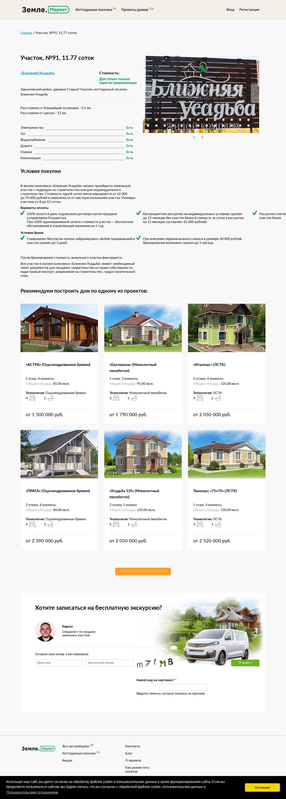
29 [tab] (165, 131)
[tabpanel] (201, 94)
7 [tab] (198, 119)
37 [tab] (232, 131)
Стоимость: (109, 73)
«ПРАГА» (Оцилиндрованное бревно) (58, 491)
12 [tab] (240, 119)
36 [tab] (223, 131)
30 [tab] (173, 131)
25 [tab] (240, 125)
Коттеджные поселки (94, 10)
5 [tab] (181, 119)
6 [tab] (190, 119)
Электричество (32, 127)
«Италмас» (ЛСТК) (209, 365)
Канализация (31, 158)
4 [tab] (173, 119)
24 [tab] (232, 125)
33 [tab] (198, 131)
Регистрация (249, 9)
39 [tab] (248, 131)
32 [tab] (190, 131)
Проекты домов (134, 10)
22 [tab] (215, 125)
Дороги (26, 146)
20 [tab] (198, 125)
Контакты (132, 746)
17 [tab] (173, 125)
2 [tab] (156, 119)
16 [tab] (165, 125)
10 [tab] (223, 119)
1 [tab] (148, 119)
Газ (23, 133)
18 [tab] (181, 125)
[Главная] (46, 10)
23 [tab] (223, 125)
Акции (67, 760)
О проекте (133, 760)
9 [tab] (215, 119)
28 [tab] (156, 131)
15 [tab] (156, 125)
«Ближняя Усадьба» (38, 73)
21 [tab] (206, 125)
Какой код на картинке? (146, 680)
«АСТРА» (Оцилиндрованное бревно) (58, 365)
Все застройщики (75, 746)
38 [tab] (240, 131)
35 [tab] (215, 131)
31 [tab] (181, 131)
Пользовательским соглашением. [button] (33, 792)
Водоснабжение (33, 140)
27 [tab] (148, 131)
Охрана (26, 152)
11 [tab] (232, 119)
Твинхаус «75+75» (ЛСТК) (215, 491)
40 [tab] (194, 137)
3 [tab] (165, 119)
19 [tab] (190, 125)
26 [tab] (248, 125)
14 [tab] (148, 125)
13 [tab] (248, 119)
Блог (129, 753)
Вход (230, 9)
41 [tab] (202, 137)
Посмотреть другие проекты (143, 571)
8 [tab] (206, 119)
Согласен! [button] (262, 787)
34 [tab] (206, 131)
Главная (26, 33)
